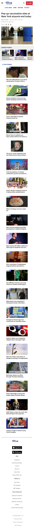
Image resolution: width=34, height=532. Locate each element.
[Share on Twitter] (8, 24)
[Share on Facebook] (6, 24)
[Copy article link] (10, 24)
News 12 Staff (4, 19)
